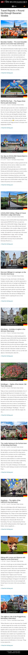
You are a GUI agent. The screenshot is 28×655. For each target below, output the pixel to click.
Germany (22, 45)
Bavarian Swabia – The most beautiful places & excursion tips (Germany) (14, 43)
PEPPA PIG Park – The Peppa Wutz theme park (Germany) (13, 102)
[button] (14, 6)
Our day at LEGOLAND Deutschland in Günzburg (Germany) (14, 157)
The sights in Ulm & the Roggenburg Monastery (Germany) (13, 617)
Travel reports (14, 45)
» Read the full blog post (7, 72)
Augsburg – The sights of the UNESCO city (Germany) (10, 501)
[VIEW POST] (14, 29)
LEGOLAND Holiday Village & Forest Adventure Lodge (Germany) (13, 214)
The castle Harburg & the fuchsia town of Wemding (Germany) (14, 444)
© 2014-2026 (9, 651)
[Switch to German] (24, 6)
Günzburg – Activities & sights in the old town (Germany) (13, 330)
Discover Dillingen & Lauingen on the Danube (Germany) (13, 273)
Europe (19, 45)
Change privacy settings (14, 652)
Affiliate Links (16, 651)
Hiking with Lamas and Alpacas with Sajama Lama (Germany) (13, 558)
